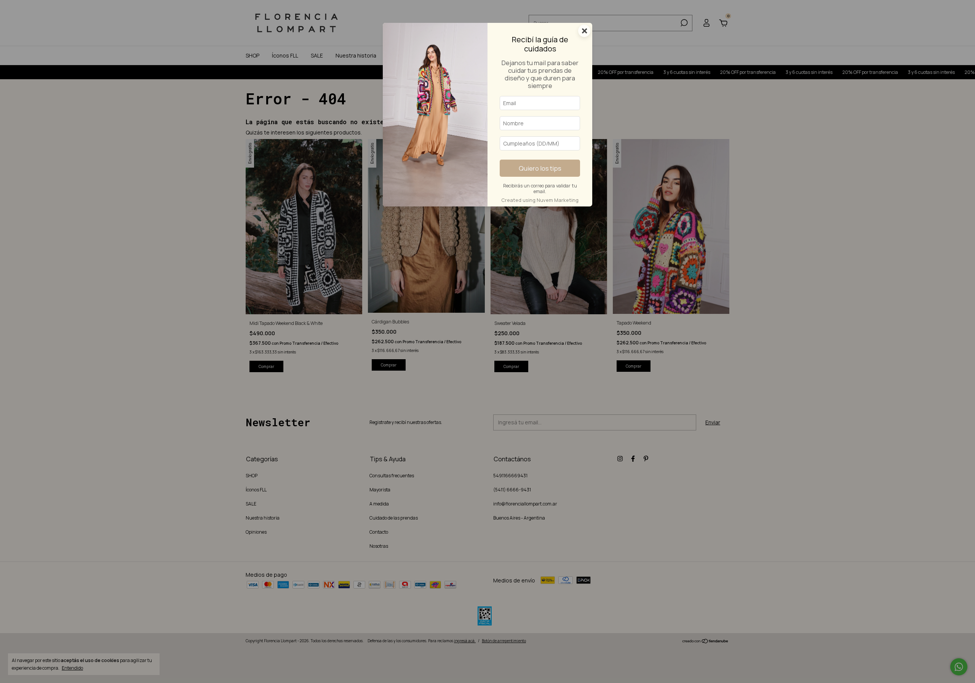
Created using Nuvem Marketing (540, 200)
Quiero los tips (540, 168)
